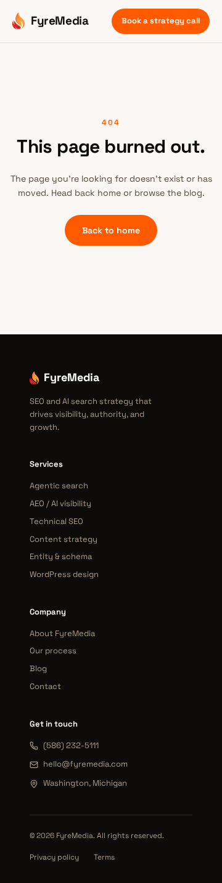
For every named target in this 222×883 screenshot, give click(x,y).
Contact (45, 686)
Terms (104, 857)
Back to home (111, 230)
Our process (53, 650)
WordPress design (64, 574)
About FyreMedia (62, 633)
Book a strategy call (160, 20)
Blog (38, 668)
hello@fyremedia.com (85, 764)
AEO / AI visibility (60, 503)
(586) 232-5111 (71, 745)
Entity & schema (61, 556)
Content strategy (63, 539)
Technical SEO (56, 521)
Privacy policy (54, 857)
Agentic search (59, 485)
